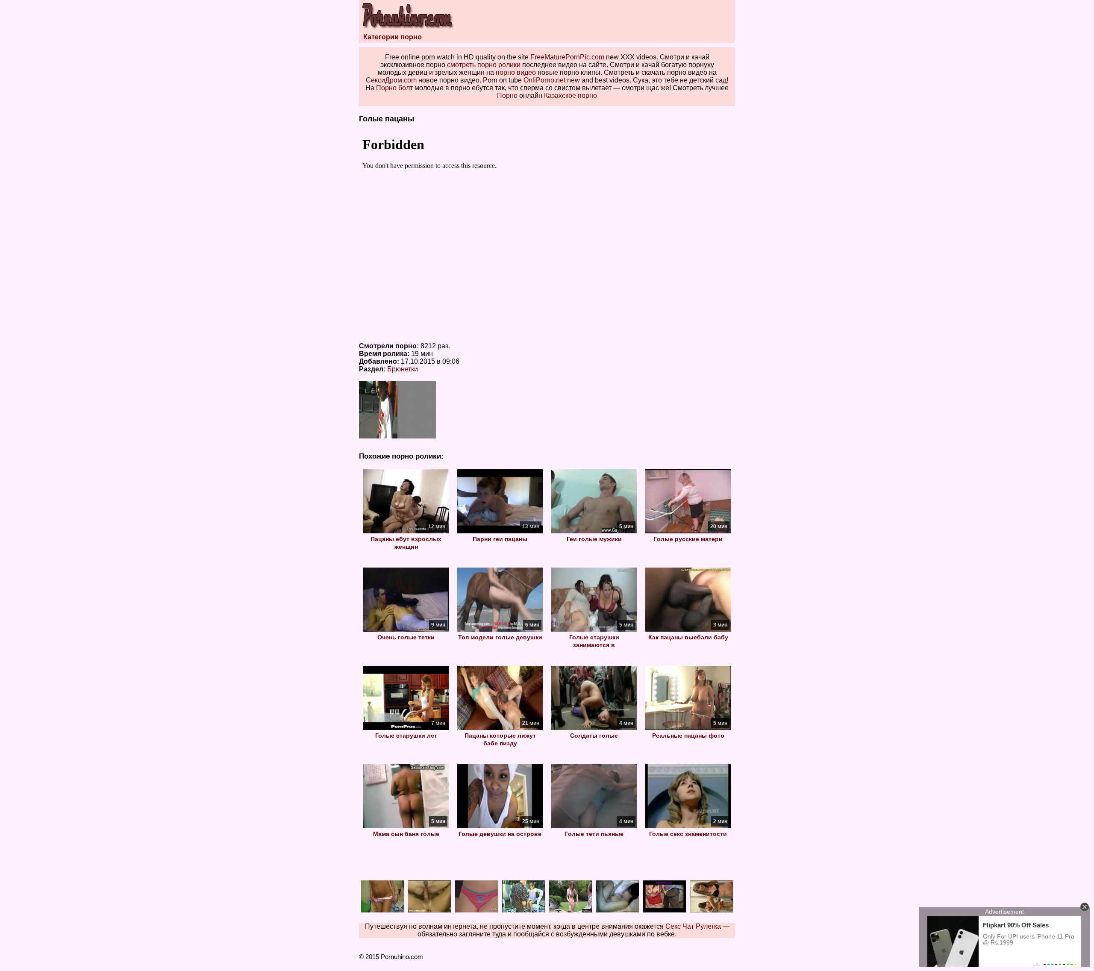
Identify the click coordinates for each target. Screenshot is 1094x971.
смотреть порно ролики (484, 64)
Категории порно (392, 37)
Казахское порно (570, 95)
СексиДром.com (391, 80)
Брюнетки (402, 369)
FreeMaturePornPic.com (567, 57)
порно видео (516, 72)
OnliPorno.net (544, 80)
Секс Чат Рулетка (693, 926)
